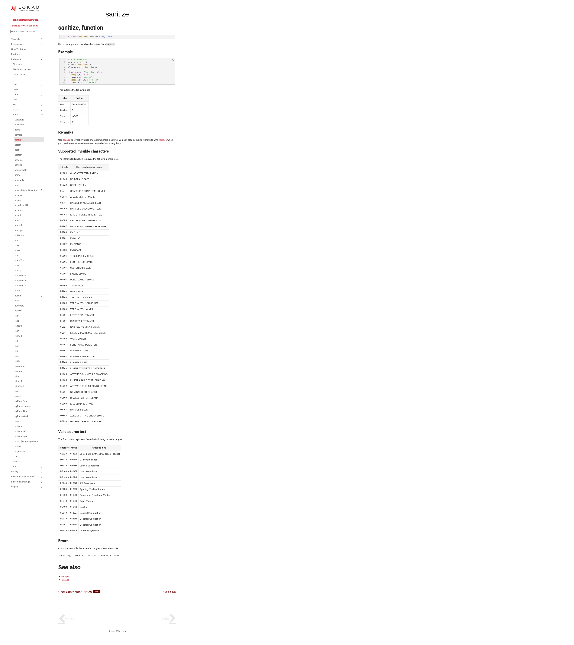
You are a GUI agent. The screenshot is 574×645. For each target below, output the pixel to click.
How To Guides (18, 49)
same (17, 129)
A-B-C (15, 84)
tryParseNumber (23, 406)
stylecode (19, 124)
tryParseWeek (21, 416)
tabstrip (18, 325)
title (17, 356)
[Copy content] (173, 60)
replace (163, 139)
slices (18, 200)
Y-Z (14, 466)
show (17, 175)
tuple (17, 421)
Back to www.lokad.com (25, 25)
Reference (16, 59)
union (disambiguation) (26, 441)
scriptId (18, 165)
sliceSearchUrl (22, 205)
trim (17, 376)
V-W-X (16, 461)
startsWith (20, 260)
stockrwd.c (20, 275)
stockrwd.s (20, 285)
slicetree (19, 210)
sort (17, 240)
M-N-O (16, 104)
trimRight (19, 386)
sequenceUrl (21, 170)
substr (18, 295)
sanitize (19, 139)
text (16, 341)
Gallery (14, 471)
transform (20, 366)
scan (17, 149)
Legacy (14, 486)
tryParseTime (21, 411)
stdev (17, 265)
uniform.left (20, 431)
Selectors (19, 119)
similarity (19, 180)
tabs (17, 321)
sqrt (17, 255)
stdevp (18, 270)
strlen (17, 290)
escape (66, 139)
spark (17, 250)
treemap (19, 371)
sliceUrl (18, 215)
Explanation (17, 44)
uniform (18, 426)
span (17, 245)
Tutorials (15, 39)
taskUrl (18, 335)
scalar (18, 145)
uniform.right (21, 436)
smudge (19, 230)
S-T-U (15, 114)
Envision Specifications (23, 476)
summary (19, 305)
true (17, 391)
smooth (18, 225)
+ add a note (169, 591)
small (17, 220)
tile (16, 351)
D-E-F (15, 89)
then (17, 346)
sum (17, 300)
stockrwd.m (20, 280)
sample (18, 134)
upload (18, 446)
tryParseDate (21, 401)
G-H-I (15, 94)
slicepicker (20, 195)
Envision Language (20, 481)
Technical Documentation (25, 19)
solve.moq (20, 235)
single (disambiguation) (26, 190)
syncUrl (18, 310)
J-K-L (15, 99)
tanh (17, 331)
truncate (19, 396)
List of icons (19, 74)
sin (16, 185)
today (17, 361)
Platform (15, 54)
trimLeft (19, 381)
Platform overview (22, 69)
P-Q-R (15, 109)
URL (17, 456)
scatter (18, 155)
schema (19, 160)
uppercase (20, 451)
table (17, 315)
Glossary (17, 64)
